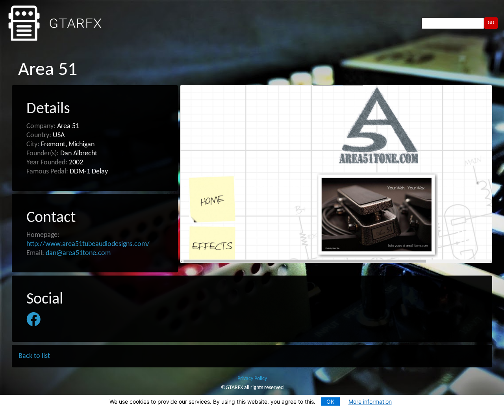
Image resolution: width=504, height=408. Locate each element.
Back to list (34, 356)
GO (491, 22)
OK (330, 401)
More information (370, 401)
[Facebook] (33, 319)
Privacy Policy (252, 379)
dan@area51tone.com (78, 253)
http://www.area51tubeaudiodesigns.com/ (88, 244)
